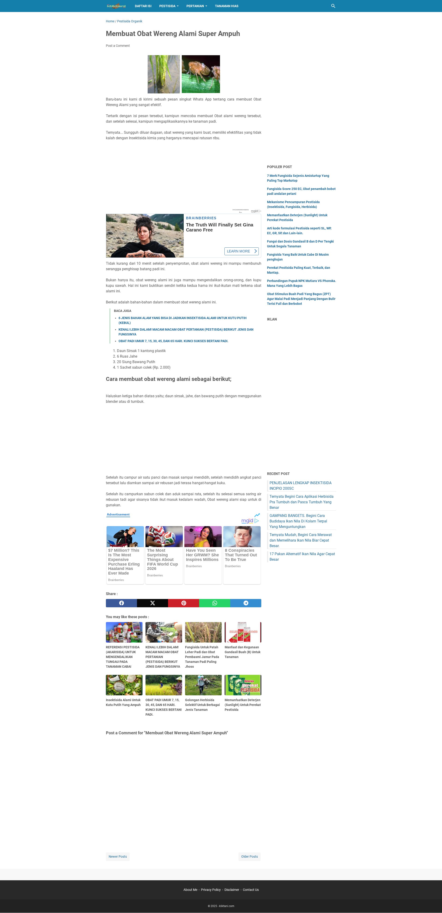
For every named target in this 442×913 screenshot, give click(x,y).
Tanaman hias (226, 6)
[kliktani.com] (116, 6)
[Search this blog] (333, 6)
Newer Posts (118, 856)
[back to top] (432, 902)
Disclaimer (231, 890)
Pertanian (195, 6)
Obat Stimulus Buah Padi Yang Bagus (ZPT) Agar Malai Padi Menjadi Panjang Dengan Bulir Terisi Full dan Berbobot (301, 298)
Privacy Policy (211, 890)
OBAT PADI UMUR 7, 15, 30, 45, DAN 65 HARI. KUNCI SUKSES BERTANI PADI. (173, 341)
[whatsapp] (214, 603)
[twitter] (152, 603)
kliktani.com (226, 906)
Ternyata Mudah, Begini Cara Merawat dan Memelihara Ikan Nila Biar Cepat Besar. (301, 540)
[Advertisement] (183, 176)
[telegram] (245, 603)
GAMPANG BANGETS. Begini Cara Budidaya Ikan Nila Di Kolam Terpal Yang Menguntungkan (298, 521)
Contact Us (251, 890)
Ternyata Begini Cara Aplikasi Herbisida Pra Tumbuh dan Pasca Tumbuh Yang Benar (302, 502)
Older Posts (249, 856)
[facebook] (121, 603)
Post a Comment (118, 45)
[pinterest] (183, 603)
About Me (190, 890)
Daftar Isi (143, 6)
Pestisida (167, 6)
